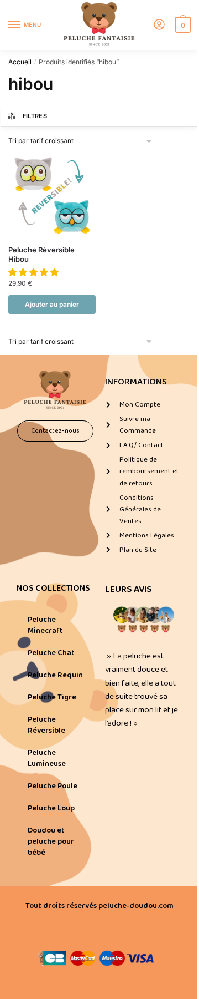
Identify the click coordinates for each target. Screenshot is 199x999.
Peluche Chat (51, 653)
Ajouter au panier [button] (52, 304)
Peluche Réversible (46, 725)
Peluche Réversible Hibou (41, 254)
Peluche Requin (55, 675)
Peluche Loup (51, 808)
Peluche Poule (52, 786)
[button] (34, 272)
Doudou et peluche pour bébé (51, 841)
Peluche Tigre (52, 697)
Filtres (35, 116)
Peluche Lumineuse (47, 758)
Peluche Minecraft (45, 625)
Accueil (20, 62)
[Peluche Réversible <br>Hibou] (52, 196)
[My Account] (159, 25)
